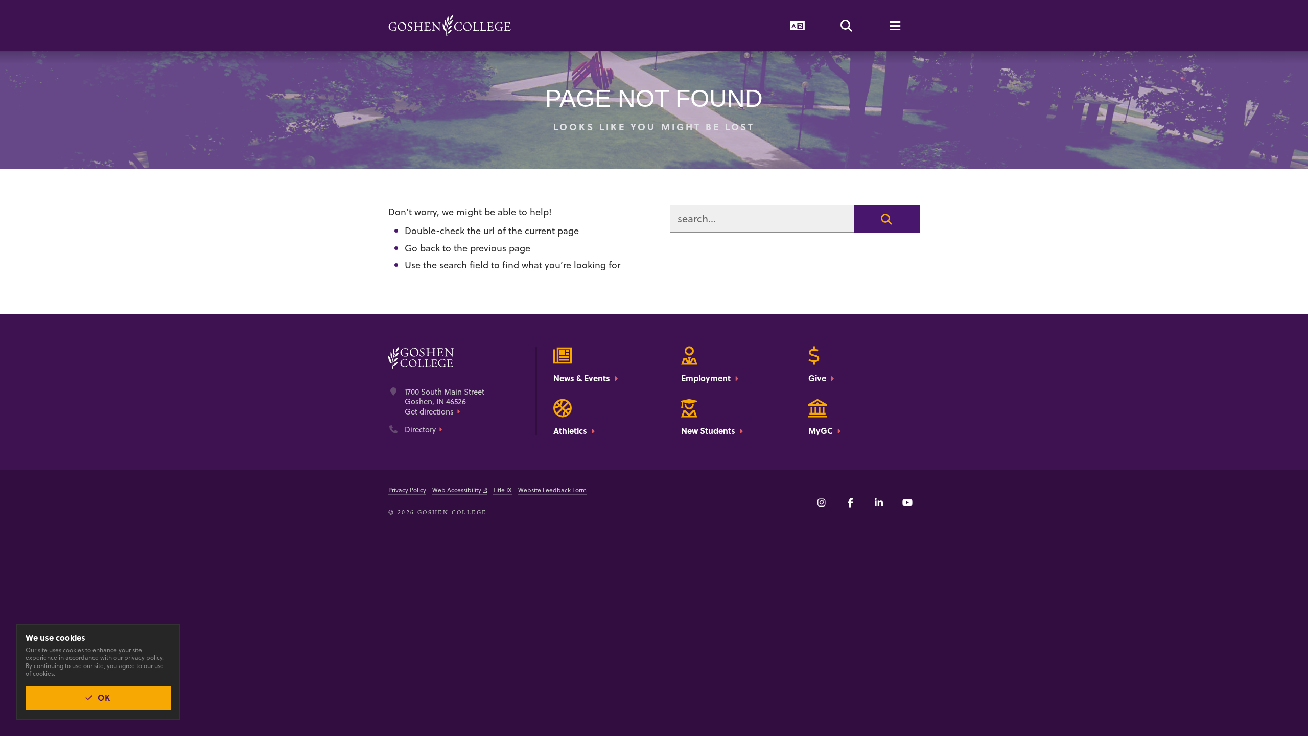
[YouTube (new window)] (907, 502)
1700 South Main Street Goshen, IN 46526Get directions (444, 402)
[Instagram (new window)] (821, 502)
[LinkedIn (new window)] (879, 502)
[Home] (449, 25)
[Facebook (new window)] (850, 502)
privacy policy (143, 657)
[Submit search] (887, 219)
